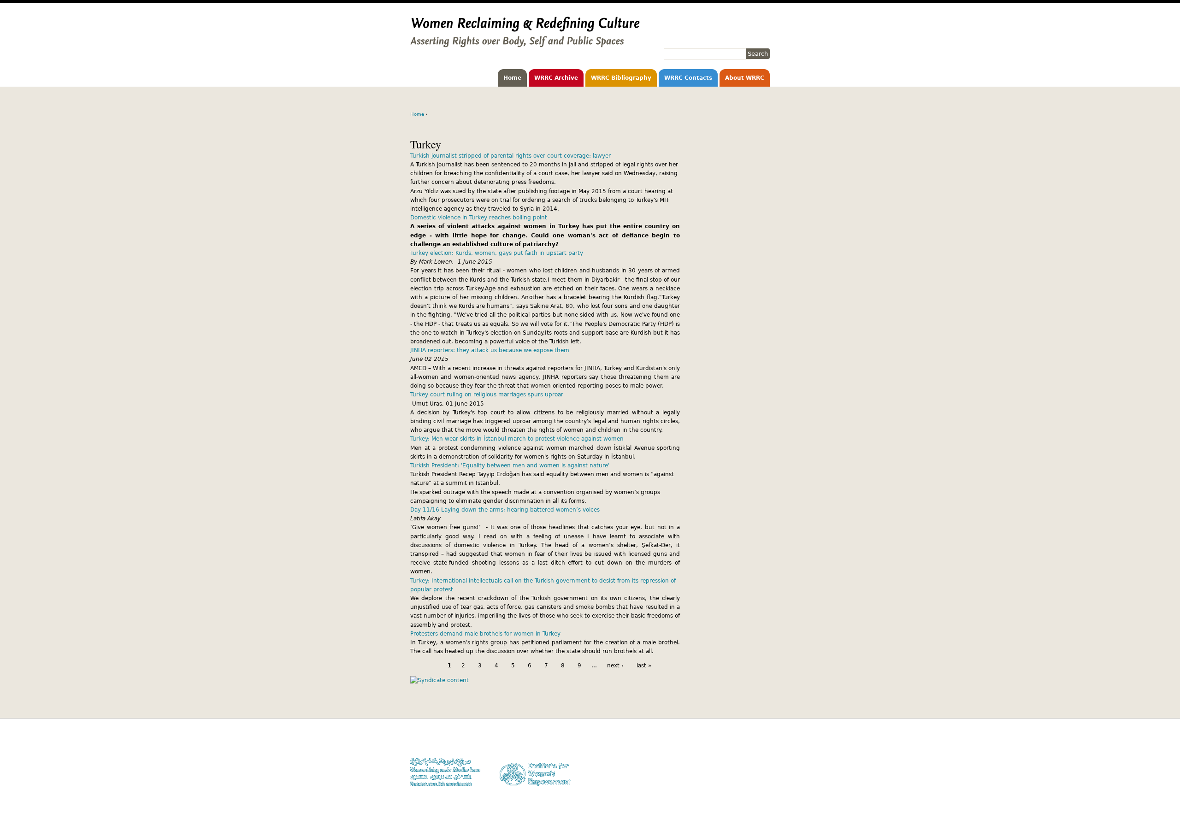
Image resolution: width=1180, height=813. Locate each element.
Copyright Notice (748, 751)
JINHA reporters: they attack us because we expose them (489, 350)
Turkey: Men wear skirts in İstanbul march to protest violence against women (517, 439)
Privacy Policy (751, 759)
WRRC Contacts (688, 78)
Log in (762, 777)
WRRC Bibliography (621, 78)
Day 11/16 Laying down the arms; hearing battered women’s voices (505, 510)
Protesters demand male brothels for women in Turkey (485, 633)
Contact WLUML (750, 768)
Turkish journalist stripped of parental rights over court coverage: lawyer (510, 156)
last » (644, 665)
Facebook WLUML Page (740, 786)
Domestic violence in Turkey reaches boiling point (478, 217)
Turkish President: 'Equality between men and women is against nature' (509, 465)
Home (512, 78)
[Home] (525, 43)
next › (615, 665)
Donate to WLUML (747, 742)
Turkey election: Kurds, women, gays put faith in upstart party (496, 253)
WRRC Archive (556, 78)
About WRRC (744, 78)
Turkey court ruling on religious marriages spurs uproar (486, 394)
